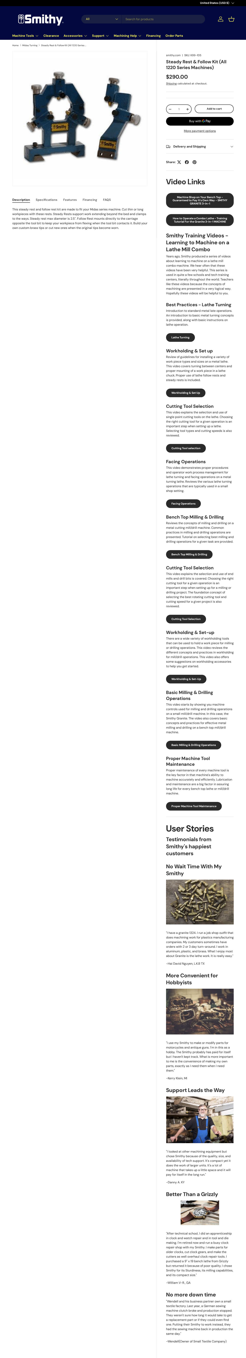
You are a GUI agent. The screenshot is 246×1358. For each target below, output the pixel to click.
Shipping (171, 83)
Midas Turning (29, 45)
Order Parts (174, 36)
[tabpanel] (79, 218)
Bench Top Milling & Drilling (189, 554)
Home (15, 45)
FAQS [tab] (107, 200)
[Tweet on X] (179, 162)
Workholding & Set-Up (186, 679)
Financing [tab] (90, 200)
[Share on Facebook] (187, 162)
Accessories (73, 36)
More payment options (200, 131)
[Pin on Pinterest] (194, 162)
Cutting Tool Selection (186, 619)
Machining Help (125, 36)
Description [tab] (21, 200)
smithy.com (173, 55)
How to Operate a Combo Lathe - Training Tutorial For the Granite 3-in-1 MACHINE (200, 220)
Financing (153, 36)
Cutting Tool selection (185, 448)
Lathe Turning (180, 337)
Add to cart (214, 108)
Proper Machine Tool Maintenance (193, 806)
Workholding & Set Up (185, 393)
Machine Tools (23, 36)
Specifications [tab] (46, 200)
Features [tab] (70, 200)
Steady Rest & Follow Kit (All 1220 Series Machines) (64, 45)
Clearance (51, 36)
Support (98, 36)
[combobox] (143, 19)
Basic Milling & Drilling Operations (193, 745)
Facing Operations (183, 503)
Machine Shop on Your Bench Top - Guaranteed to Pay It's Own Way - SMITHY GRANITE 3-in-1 (200, 200)
